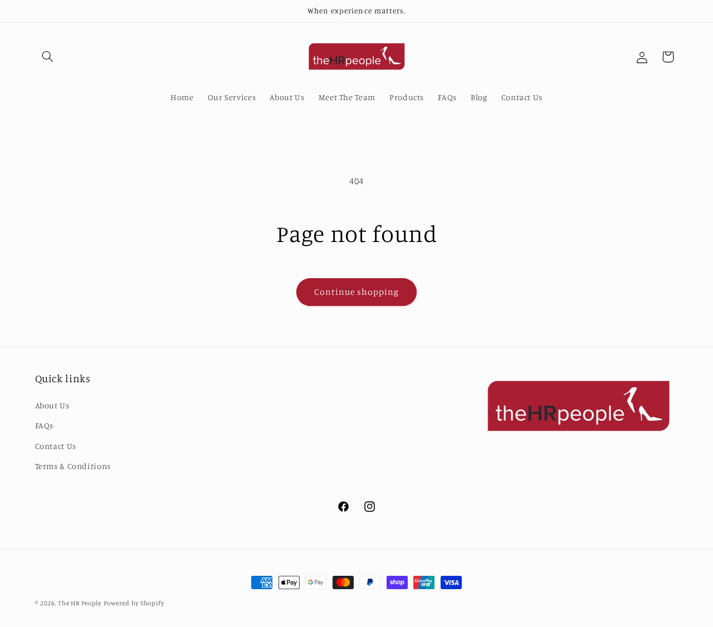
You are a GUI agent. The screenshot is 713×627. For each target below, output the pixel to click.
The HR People (79, 603)
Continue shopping (356, 292)
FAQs (44, 425)
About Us (52, 405)
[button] (48, 57)
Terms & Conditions (73, 466)
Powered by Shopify (134, 603)
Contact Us (55, 446)
